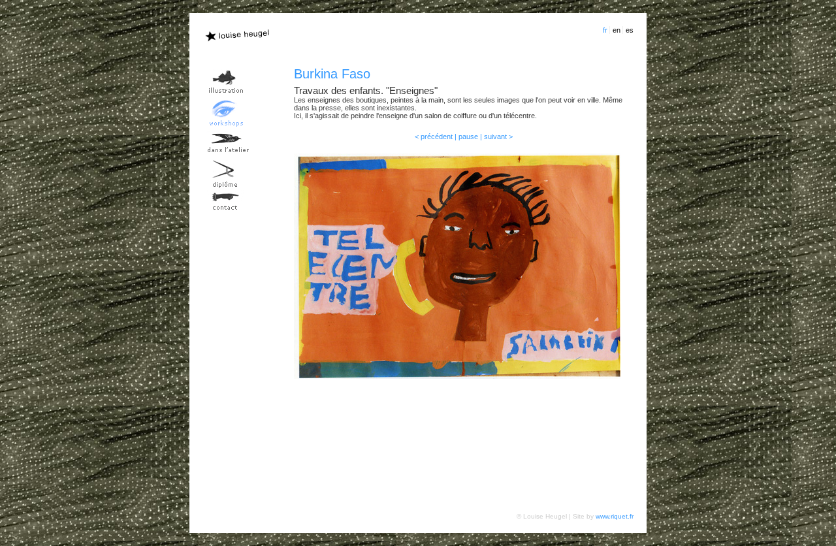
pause (468, 136)
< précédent (434, 136)
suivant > (498, 136)
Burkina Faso (332, 74)
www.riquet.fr (615, 516)
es (630, 30)
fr (605, 30)
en (616, 30)
